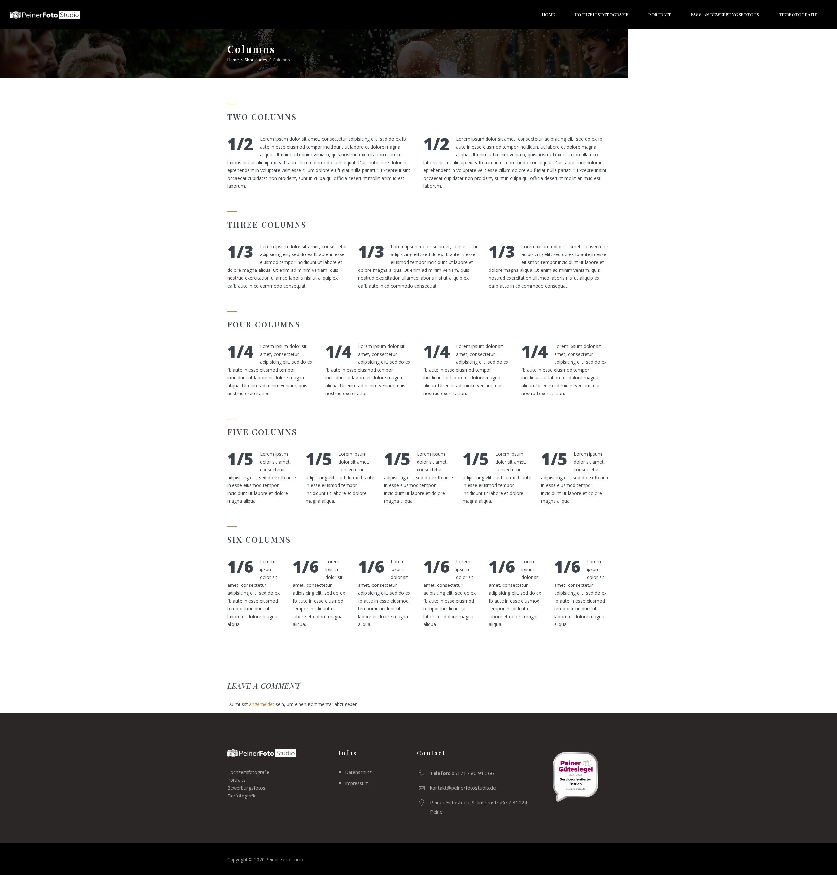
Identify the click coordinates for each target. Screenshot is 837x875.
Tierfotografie (798, 14)
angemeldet (261, 704)
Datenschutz (358, 772)
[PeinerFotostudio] (45, 15)
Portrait (659, 14)
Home (548, 14)
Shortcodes (255, 59)
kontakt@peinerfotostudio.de (463, 787)
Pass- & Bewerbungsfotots (725, 14)
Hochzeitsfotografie (602, 14)
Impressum (357, 783)
